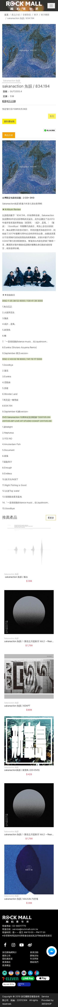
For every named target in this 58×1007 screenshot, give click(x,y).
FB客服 (51, 951)
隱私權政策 (7, 958)
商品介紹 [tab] (8, 135)
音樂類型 (27, 14)
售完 (52, 116)
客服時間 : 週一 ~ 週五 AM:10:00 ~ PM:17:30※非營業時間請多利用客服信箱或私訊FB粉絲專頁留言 (27, 934)
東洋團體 (45, 14)
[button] (51, 5)
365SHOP (46, 1004)
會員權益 (6, 965)
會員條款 (6, 962)
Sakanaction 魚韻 (11, 80)
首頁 (6, 14)
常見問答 (34, 958)
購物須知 (34, 955)
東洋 (36, 14)
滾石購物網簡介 (9, 952)
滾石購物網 (24, 5)
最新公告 (6, 955)
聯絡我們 (34, 962)
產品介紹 (15, 14)
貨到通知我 (9, 121)
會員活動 (34, 952)
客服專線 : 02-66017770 (14, 926)
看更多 (51, 517)
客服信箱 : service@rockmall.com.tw (20, 929)
